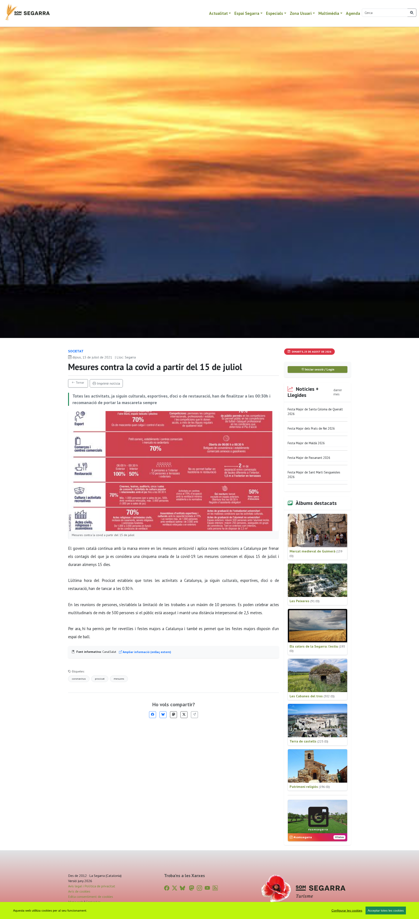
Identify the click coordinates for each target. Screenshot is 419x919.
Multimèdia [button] (328, 13)
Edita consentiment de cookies (90, 896)
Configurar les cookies (346, 910)
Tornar (79, 382)
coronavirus (79, 678)
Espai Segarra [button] (246, 13)
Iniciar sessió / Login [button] (319, 369)
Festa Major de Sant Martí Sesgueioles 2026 (314, 474)
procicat (100, 678)
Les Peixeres (304, 601)
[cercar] (411, 13)
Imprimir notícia (108, 383)
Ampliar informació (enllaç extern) (146, 652)
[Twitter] (183, 714)
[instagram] (199, 888)
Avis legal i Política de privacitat (91, 886)
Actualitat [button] (218, 13)
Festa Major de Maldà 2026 (306, 443)
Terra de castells (309, 741)
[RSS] (215, 888)
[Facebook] (152, 714)
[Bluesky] (163, 714)
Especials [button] (274, 13)
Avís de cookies (79, 891)
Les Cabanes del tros (312, 696)
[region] (209, 910)
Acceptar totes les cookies (386, 910)
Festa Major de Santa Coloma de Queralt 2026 (315, 411)
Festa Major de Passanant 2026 (309, 458)
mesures (119, 678)
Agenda (353, 13)
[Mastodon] (173, 714)
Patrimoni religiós (310, 786)
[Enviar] (194, 714)
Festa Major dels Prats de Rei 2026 (311, 428)
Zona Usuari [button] (301, 13)
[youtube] (207, 888)
